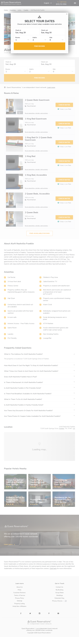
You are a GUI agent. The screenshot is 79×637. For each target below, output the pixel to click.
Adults (35, 38)
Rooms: (17, 38)
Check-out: (44, 30)
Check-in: (18, 30)
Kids (51, 38)
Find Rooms (39, 46)
